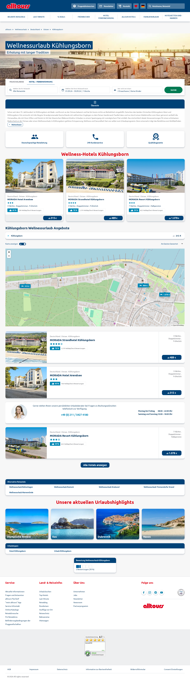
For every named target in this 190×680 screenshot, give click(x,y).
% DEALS (61, 17)
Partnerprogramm (80, 606)
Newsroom (77, 602)
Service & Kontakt (12, 606)
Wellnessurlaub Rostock (64, 487)
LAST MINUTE (39, 17)
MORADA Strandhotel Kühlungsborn (86, 199)
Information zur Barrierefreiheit (99, 669)
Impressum (33, 669)
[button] (25, 283)
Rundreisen (44, 606)
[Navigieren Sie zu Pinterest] (155, 592)
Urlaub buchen (45, 591)
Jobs (75, 595)
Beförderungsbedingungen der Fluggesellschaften (17, 622)
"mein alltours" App (13, 602)
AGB (9, 669)
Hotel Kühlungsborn (17, 551)
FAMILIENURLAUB (151, 17)
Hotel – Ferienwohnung (41, 81)
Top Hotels (43, 595)
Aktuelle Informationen (14, 591)
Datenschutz (62, 669)
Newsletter (78, 599)
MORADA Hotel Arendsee (20, 199)
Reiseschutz (44, 613)
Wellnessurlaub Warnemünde (21, 492)
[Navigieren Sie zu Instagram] (149, 592)
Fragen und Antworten (14, 595)
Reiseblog (43, 602)
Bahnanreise (44, 617)
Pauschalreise (17, 81)
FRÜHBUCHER (84, 17)
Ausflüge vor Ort (46, 609)
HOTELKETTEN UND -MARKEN (173, 16)
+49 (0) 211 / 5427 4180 (74, 414)
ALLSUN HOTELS (129, 17)
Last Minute (44, 599)
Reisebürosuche (11, 613)
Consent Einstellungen (173, 669)
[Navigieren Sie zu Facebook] (143, 592)
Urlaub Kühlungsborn (62, 551)
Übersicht (95, 105)
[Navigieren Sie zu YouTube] (161, 592)
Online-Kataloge (12, 609)
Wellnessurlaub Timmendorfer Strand (159, 487)
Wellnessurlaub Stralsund (109, 487)
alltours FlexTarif (12, 599)
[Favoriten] (136, 6)
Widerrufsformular (137, 669)
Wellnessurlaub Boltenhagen (21, 487)
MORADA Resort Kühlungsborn (144, 199)
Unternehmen (79, 591)
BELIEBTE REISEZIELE (16, 17)
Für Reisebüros (11, 617)
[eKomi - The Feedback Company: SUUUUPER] (95, 646)
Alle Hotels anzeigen (95, 465)
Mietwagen (44, 620)
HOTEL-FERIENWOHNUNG (106, 16)
